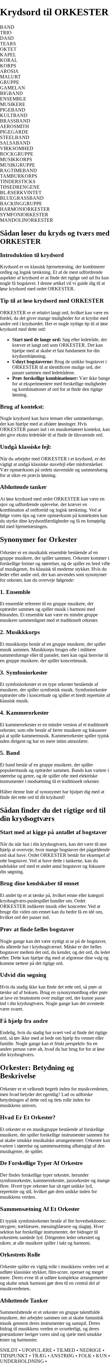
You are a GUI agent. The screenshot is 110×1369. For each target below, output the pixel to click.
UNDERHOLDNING (22, 1361)
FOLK (85, 1355)
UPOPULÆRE (37, 1350)
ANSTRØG (62, 1355)
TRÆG (39, 1355)
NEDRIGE (90, 1350)
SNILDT (9, 1350)
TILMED (66, 1350)
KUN (101, 1355)
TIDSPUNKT (14, 1355)
